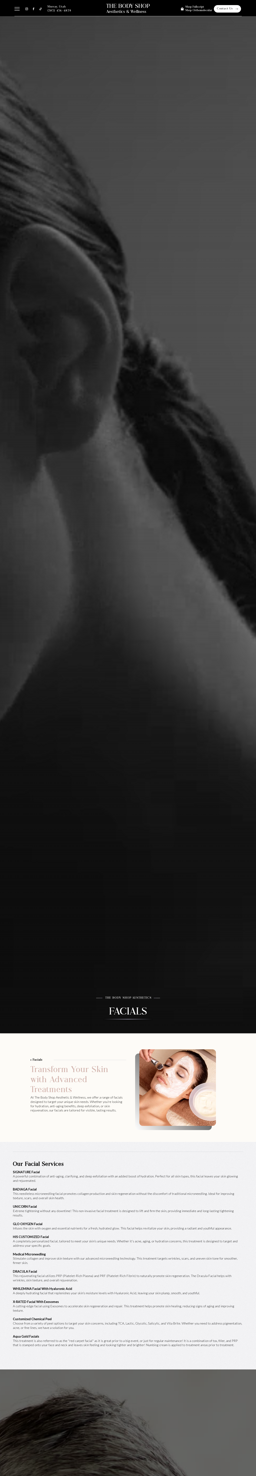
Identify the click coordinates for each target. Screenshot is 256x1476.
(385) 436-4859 (59, 11)
